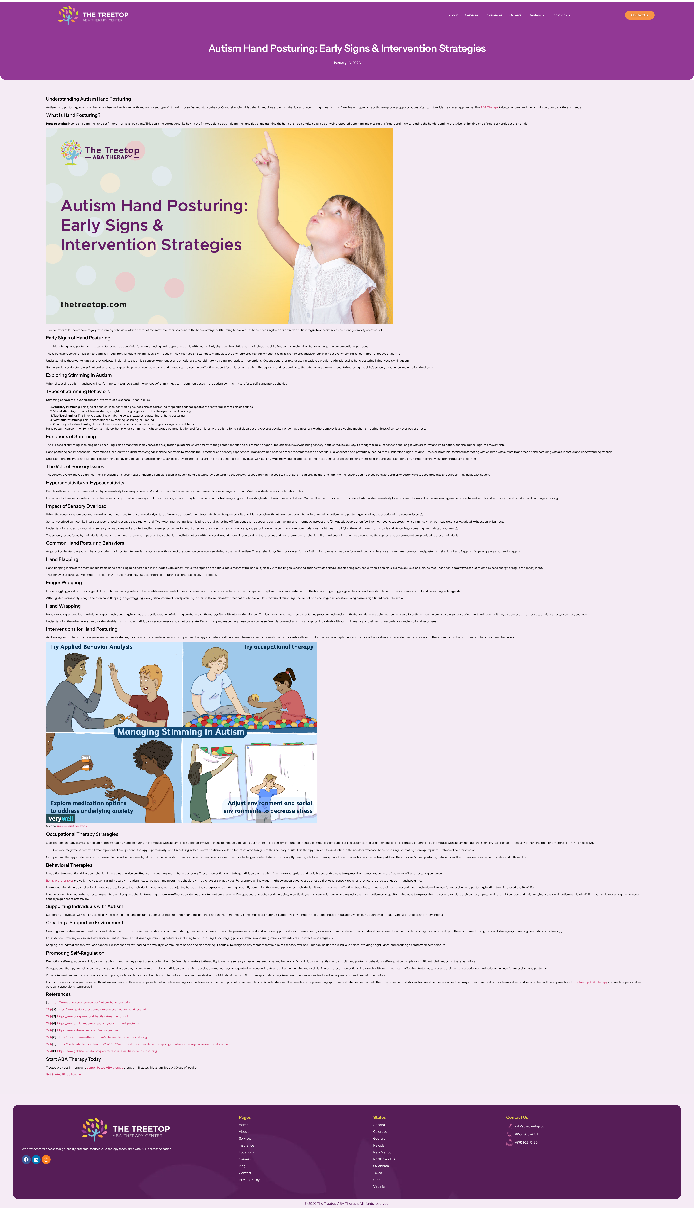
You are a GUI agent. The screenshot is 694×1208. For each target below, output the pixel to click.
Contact (245, 1173)
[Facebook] (26, 1159)
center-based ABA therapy (105, 1067)
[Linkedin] (36, 1159)
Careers (515, 15)
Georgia (379, 1139)
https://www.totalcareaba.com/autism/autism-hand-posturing (98, 1023)
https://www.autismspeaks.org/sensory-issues (88, 1030)
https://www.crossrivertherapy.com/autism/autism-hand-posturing (102, 1037)
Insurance (246, 1145)
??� (49, 1009)
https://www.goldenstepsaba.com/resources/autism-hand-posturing (103, 1009)
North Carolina (384, 1159)
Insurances (493, 15)
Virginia (379, 1187)
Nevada (379, 1145)
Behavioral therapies (60, 880)
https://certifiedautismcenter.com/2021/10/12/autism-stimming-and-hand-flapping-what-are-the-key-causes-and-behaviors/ (143, 1044)
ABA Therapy (489, 107)
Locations (559, 15)
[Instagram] (46, 1159)
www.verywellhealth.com (73, 826)
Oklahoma (381, 1166)
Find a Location (72, 1074)
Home (243, 1125)
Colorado (380, 1132)
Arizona (379, 1125)
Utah (377, 1180)
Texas (377, 1173)
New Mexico (382, 1152)
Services (471, 15)
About (453, 15)
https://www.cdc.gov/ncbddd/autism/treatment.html (92, 1016)
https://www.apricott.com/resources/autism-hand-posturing (91, 1002)
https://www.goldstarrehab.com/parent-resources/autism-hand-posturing (107, 1051)
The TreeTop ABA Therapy (590, 982)
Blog (242, 1166)
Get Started (54, 1074)
